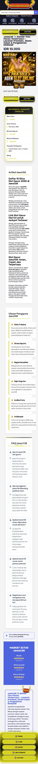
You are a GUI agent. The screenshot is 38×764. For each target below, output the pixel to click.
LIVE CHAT (20, 758)
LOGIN (10, 32)
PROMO (20, 735)
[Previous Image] (3, 69)
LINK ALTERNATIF (20, 752)
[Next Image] (34, 69)
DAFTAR (27, 32)
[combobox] (17, 12)
